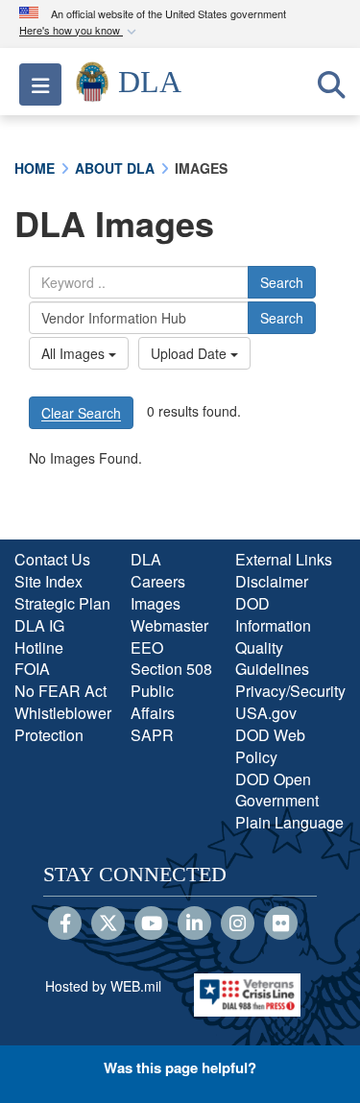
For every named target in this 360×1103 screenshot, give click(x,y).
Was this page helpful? (180, 1067)
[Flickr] (281, 924)
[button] (79, 31)
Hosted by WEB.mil (103, 985)
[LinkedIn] (194, 924)
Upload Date (190, 353)
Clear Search (81, 412)
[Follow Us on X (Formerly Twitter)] (108, 924)
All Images (74, 353)
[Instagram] (237, 924)
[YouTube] (151, 924)
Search (281, 282)
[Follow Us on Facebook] (65, 924)
